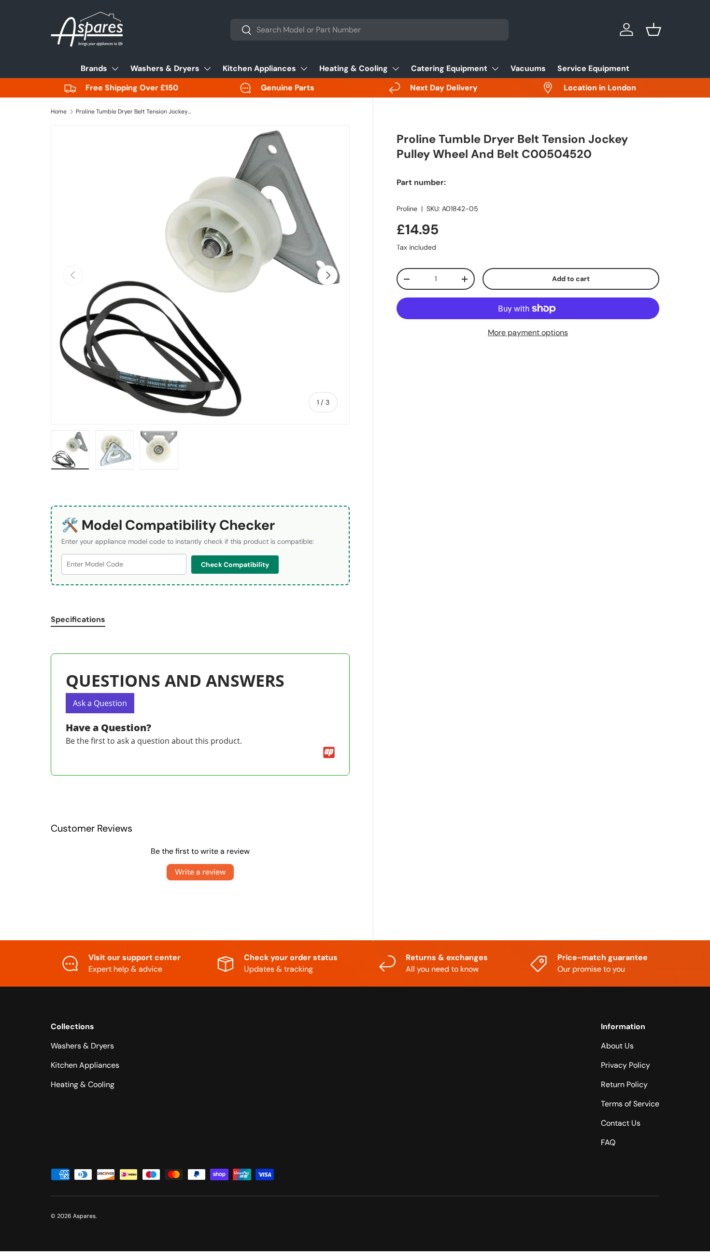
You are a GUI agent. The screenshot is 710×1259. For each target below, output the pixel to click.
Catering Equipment (449, 68)
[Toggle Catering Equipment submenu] (495, 68)
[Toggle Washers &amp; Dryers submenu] (207, 68)
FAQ (608, 1142)
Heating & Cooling (353, 68)
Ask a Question (100, 703)
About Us (617, 1046)
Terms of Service (630, 1104)
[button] (653, 29)
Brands (94, 68)
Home (59, 111)
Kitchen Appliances (259, 68)
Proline (407, 208)
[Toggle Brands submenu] (115, 68)
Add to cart (571, 278)
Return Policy (624, 1084)
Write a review (200, 872)
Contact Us (620, 1123)
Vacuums (528, 68)
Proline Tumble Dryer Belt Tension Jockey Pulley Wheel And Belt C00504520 (134, 111)
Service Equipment (593, 68)
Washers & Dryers (164, 68)
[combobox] (369, 30)
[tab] (78, 619)
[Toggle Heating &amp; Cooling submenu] (395, 68)
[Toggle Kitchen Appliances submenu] (304, 68)
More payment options (528, 332)
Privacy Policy (625, 1065)
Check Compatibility (235, 564)
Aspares (84, 1216)
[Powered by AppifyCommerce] (329, 752)
